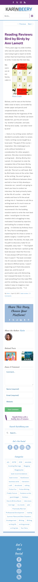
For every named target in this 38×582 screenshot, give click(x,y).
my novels (20, 505)
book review (24, 293)
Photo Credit (17, 96)
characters (25, 481)
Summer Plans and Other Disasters (19, 516)
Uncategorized (11, 520)
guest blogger (14, 497)
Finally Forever (12, 493)
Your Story (24, 528)
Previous (22, 24)
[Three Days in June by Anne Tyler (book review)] (27, 353)
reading (29, 512)
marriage (11, 505)
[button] (6, 356)
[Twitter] (16, 447)
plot (28, 505)
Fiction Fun (12, 489)
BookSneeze (24, 478)
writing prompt (24, 524)
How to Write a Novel (14, 501)
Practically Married (19, 509)
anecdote (28, 462)
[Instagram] (22, 447)
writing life (12, 524)
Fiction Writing (24, 489)
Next (30, 24)
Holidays (25, 497)
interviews (27, 501)
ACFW (14, 462)
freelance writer (25, 493)
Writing (21, 520)
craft (10, 485)
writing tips (14, 528)
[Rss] (28, 447)
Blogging (27, 466)
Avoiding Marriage (14, 466)
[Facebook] (10, 447)
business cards (14, 481)
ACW (20, 462)
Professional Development (15, 512)
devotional (18, 485)
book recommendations (19, 474)
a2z (8, 462)
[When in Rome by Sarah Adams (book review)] (10, 353)
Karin (8, 293)
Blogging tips (19, 470)
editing (27, 485)
